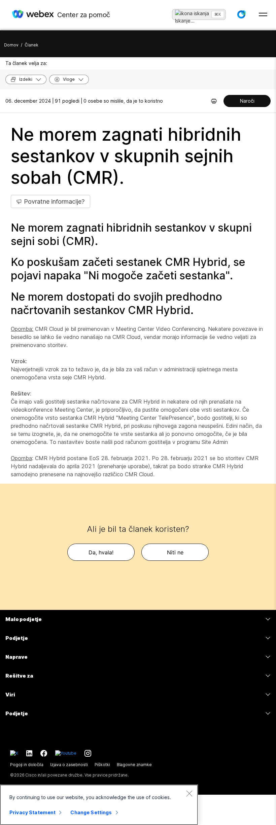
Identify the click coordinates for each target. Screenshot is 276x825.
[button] (241, 14)
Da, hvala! (101, 552)
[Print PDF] (214, 101)
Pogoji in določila (26, 764)
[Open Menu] (263, 14)
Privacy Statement (32, 812)
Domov (11, 44)
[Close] (189, 793)
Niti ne (175, 552)
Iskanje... (185, 19)
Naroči (247, 101)
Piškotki (102, 764)
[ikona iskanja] (192, 13)
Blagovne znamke (134, 764)
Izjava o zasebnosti (69, 764)
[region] (99, 805)
